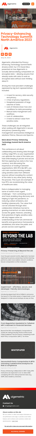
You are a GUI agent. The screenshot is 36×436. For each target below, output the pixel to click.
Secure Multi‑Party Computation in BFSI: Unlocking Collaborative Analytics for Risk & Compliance (18, 363)
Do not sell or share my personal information (18, 426)
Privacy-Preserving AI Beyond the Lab (17, 251)
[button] (32, 4)
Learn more (15, 421)
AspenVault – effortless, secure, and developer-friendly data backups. (16, 288)
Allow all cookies (18, 431)
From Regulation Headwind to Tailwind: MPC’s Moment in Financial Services (18, 324)
